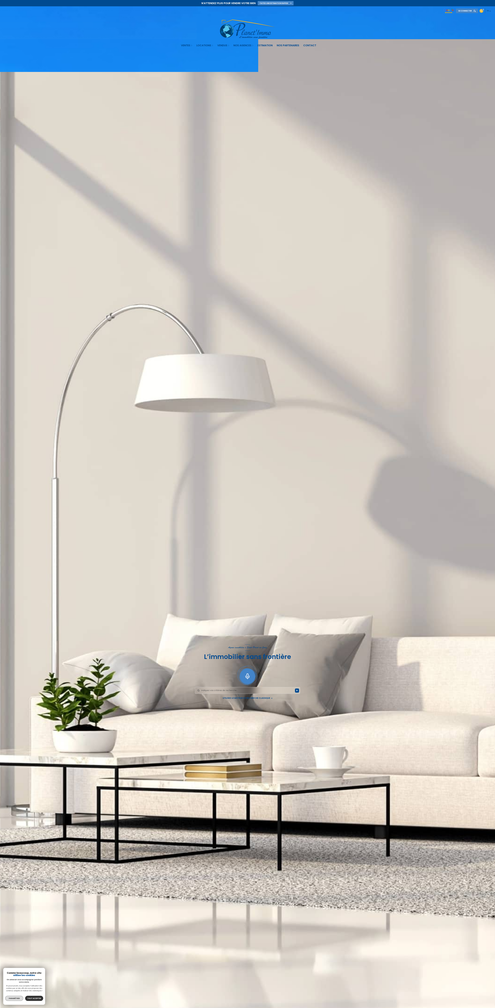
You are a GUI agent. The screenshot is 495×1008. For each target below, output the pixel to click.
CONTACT (309, 45)
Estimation (265, 45)
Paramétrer (14, 998)
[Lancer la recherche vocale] (247, 676)
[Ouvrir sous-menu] (192, 45)
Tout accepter (34, 998)
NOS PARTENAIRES (288, 45)
